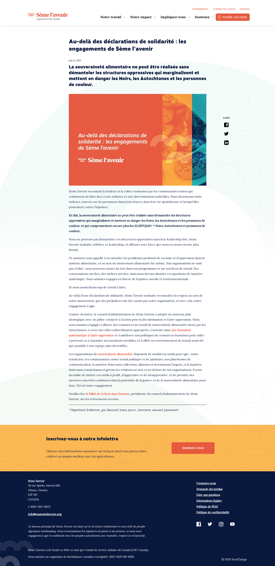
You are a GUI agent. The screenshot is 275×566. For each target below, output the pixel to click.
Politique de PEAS (207, 506)
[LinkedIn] (226, 143)
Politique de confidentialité (212, 512)
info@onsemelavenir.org (45, 514)
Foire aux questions (208, 495)
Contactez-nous (224, 9)
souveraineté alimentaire (115, 354)
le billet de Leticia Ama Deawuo (107, 394)
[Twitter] (226, 134)
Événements (200, 9)
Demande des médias (209, 489)
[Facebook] (226, 125)
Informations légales (208, 500)
